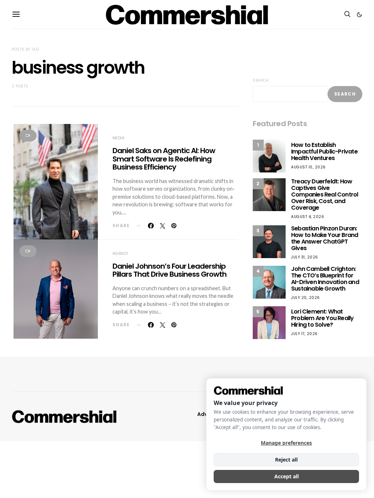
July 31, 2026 (304, 257)
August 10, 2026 (308, 167)
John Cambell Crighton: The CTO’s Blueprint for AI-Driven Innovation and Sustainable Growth (325, 279)
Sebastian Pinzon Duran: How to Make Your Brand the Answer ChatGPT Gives (324, 238)
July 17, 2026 (304, 333)
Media (118, 138)
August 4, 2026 (307, 216)
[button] (359, 14)
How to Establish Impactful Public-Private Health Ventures (324, 151)
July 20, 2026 (305, 297)
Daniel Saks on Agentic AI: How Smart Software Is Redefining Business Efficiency (163, 158)
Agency (120, 253)
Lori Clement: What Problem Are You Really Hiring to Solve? (322, 318)
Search (260, 80)
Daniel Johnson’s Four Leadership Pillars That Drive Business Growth (169, 270)
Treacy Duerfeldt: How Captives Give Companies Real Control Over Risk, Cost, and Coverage (324, 194)
